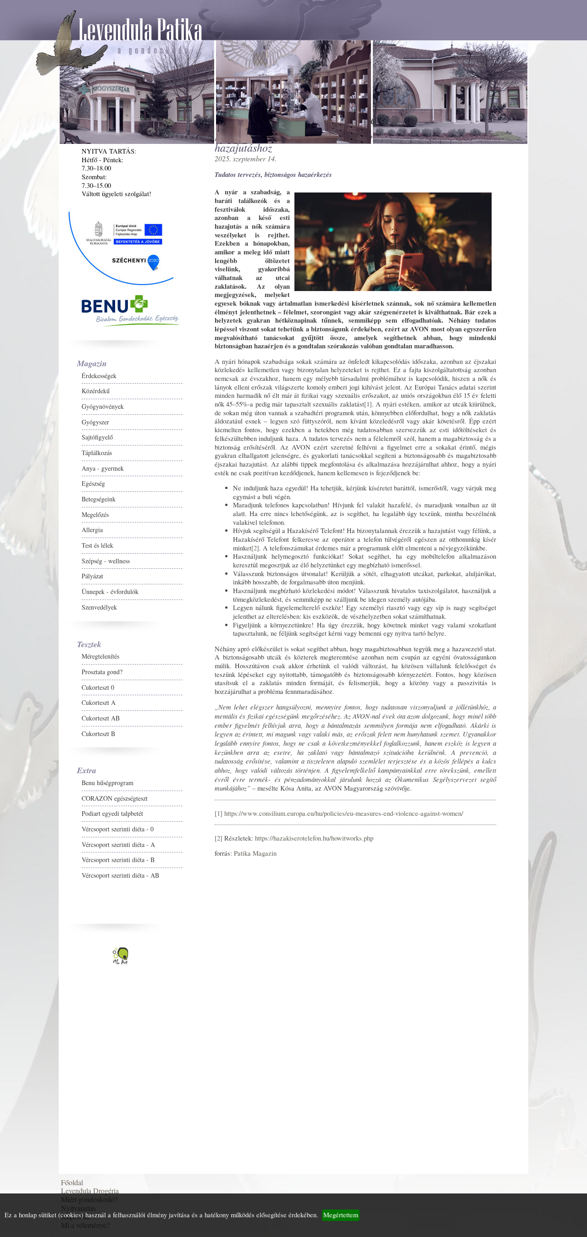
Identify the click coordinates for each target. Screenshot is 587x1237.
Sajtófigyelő (38, 478)
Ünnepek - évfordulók (51, 632)
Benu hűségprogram (49, 823)
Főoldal (29, 1040)
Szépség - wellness (47, 602)
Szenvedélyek (40, 648)
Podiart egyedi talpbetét (53, 854)
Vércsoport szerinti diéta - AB (61, 916)
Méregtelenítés (42, 697)
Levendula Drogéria (47, 1054)
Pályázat (33, 617)
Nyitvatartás (35, 1083)
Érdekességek (40, 416)
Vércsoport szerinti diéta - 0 (59, 870)
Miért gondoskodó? (46, 1069)
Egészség (34, 524)
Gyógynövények (44, 447)
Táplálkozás (38, 493)
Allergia (33, 570)
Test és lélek (39, 586)
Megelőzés (36, 555)
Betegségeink (40, 540)
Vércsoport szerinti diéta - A (59, 885)
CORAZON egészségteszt (56, 839)
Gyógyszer (36, 463)
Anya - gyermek (44, 509)
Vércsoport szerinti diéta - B (59, 900)
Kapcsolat (32, 1098)
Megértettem (340, 1214)
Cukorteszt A (40, 743)
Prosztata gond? (43, 713)
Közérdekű (37, 432)
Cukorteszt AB (42, 759)
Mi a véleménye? (42, 1112)
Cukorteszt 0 (39, 728)
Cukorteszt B (39, 774)
